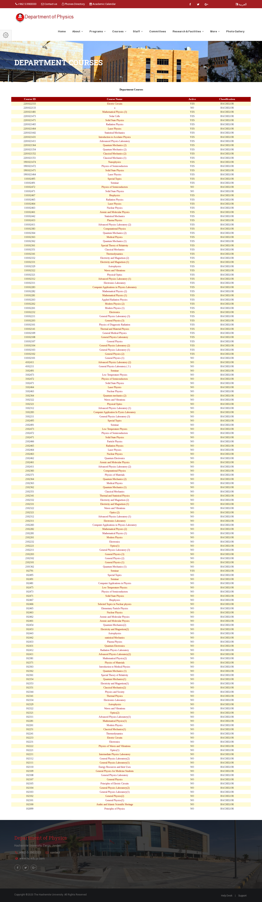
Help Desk (226, 895)
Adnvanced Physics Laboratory (114, 141)
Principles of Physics (114, 808)
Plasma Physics (114, 220)
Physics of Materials (115, 474)
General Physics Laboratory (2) (114, 345)
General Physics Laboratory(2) (115, 758)
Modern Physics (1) (114, 308)
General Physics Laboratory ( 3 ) (115, 366)
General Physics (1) (114, 358)
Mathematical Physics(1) (115, 721)
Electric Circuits (114, 103)
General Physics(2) (114, 796)
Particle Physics (114, 441)
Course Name (114, 99)
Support (242, 895)
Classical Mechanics (114, 249)
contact (55, 852)
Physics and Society (114, 691)
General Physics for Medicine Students (115, 771)
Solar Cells (114, 116)
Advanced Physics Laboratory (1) (114, 278)
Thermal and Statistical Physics (115, 495)
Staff (136, 31)
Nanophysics (114, 162)
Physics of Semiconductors (115, 166)
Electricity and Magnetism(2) (115, 629)
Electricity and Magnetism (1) (114, 262)
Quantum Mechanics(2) (114, 625)
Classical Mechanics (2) (114, 153)
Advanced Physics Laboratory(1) (115, 716)
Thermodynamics (114, 253)
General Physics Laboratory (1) (114, 349)
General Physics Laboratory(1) (115, 762)
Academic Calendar (104, 4)
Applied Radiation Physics (115, 299)
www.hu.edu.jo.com (32, 858)
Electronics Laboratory (115, 283)
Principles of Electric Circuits (115, 783)
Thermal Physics (115, 696)
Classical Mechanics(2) (114, 687)
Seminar (115, 182)
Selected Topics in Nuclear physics (114, 604)
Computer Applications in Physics (114, 583)
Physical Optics (114, 274)
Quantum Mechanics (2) (114, 145)
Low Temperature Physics (114, 374)
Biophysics (114, 195)
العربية (242, 4)
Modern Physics (115, 537)
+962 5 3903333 (26, 4)
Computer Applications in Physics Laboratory (115, 287)
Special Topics (115, 178)
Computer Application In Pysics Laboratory (115, 412)
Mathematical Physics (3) (114, 111)
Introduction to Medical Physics (114, 666)
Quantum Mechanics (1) (114, 241)
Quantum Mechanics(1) (114, 679)
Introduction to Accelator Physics (115, 137)
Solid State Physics (114, 120)
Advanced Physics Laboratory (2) (114, 224)
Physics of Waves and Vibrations (115, 746)
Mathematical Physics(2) (115, 658)
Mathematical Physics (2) (114, 291)
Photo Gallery (235, 31)
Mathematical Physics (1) (114, 295)
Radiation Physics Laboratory (114, 650)
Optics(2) (114, 712)
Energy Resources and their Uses (115, 767)
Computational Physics (115, 228)
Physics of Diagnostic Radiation (114, 324)
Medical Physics (115, 237)
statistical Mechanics (115, 637)
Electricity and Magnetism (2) (114, 258)
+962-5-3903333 (30, 852)
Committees (157, 31)
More (213, 31)
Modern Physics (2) (114, 303)
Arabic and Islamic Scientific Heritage (114, 804)
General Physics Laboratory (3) (114, 316)
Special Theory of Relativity (114, 245)
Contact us (50, 4)
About (76, 31)
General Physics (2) (114, 353)
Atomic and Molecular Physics (115, 212)
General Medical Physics (115, 333)
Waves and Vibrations (114, 270)
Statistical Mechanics (115, 132)
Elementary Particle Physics (114, 608)
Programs (96, 31)
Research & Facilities (187, 31)
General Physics (115, 341)
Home (62, 31)
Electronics (114, 312)
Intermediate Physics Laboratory (114, 754)
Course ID (30, 99)
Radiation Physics (114, 124)
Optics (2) (115, 512)
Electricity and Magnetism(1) (115, 683)
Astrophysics (114, 266)
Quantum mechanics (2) (114, 395)
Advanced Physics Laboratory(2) (115, 654)
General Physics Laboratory (114, 337)
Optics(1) (114, 545)
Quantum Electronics (115, 458)
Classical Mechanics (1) (114, 158)
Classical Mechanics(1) (114, 729)
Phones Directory (74, 4)
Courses (118, 31)
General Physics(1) (114, 800)
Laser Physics (114, 128)
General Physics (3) (114, 320)
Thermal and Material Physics (114, 329)
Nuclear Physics (115, 207)
